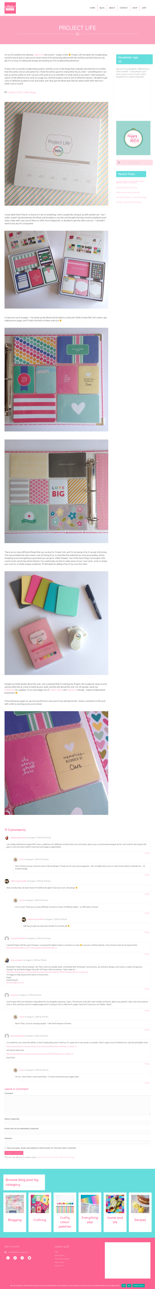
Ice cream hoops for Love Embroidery (131, 197)
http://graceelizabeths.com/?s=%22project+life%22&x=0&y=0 (31, 948)
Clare (21, 859)
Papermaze (72, 690)
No (129, 1285)
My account (59, 1266)
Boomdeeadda (17, 1036)
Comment (9, 1093)
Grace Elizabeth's (18, 938)
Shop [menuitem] (135, 8)
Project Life (38, 55)
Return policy (59, 1262)
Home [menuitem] (92, 8)
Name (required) (12, 1119)
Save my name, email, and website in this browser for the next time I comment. (41, 1148)
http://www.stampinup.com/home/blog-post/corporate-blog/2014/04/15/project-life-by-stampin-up (47, 972)
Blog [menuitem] (102, 8)
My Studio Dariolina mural (126, 188)
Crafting (39, 1220)
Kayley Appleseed (18, 837)
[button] (8, 1258)
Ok (124, 1285)
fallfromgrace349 (18, 881)
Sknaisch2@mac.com (15, 983)
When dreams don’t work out (128, 192)
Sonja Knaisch (17, 960)
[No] (152, 1285)
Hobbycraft (10, 690)
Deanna (14, 995)
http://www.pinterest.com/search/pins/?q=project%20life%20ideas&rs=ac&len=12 (39, 1054)
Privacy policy (60, 1255)
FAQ (56, 1252)
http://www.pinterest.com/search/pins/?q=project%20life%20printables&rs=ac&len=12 (41, 1046)
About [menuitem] (112, 8)
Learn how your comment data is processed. (56, 1157)
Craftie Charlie (56, 690)
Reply (147, 853)
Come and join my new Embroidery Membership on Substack (130, 182)
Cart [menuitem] (144, 8)
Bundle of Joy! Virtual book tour (129, 202)
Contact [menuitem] (124, 8)
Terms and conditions (62, 1259)
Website (8, 1138)
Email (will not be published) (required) (21, 1128)
